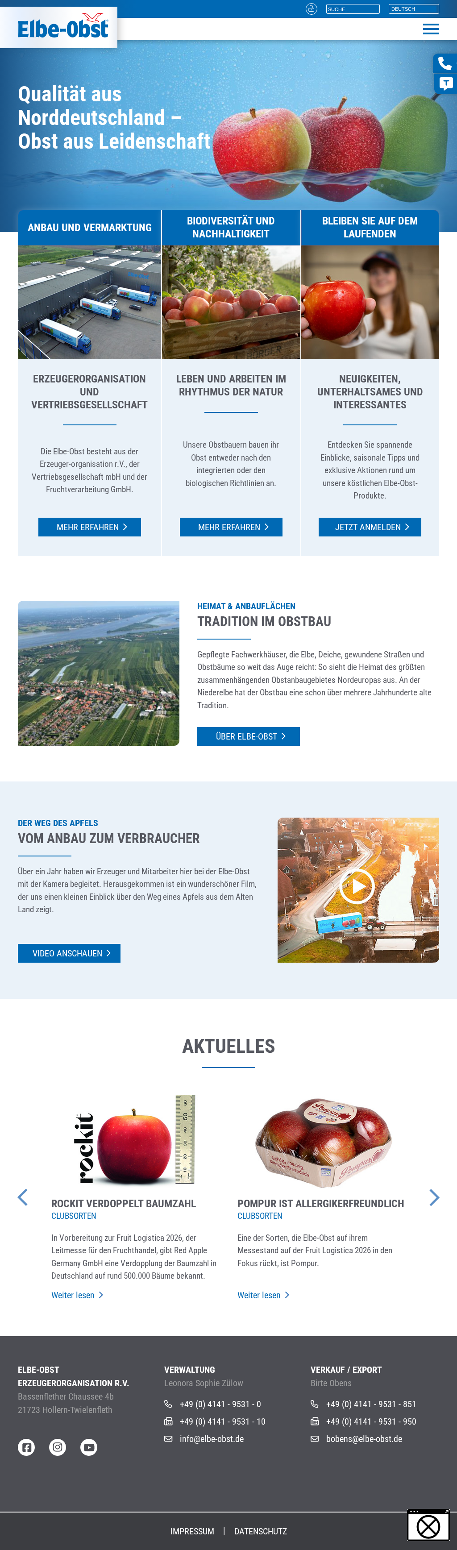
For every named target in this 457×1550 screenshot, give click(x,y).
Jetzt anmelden (368, 527)
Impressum (192, 1531)
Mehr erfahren (88, 527)
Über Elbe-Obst (246, 736)
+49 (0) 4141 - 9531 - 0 (220, 1404)
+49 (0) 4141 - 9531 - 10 (223, 1421)
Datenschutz (260, 1531)
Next (421, 1192)
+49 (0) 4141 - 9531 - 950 (371, 1421)
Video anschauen (67, 953)
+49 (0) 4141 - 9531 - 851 (371, 1404)
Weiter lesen (73, 1295)
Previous (35, 1192)
